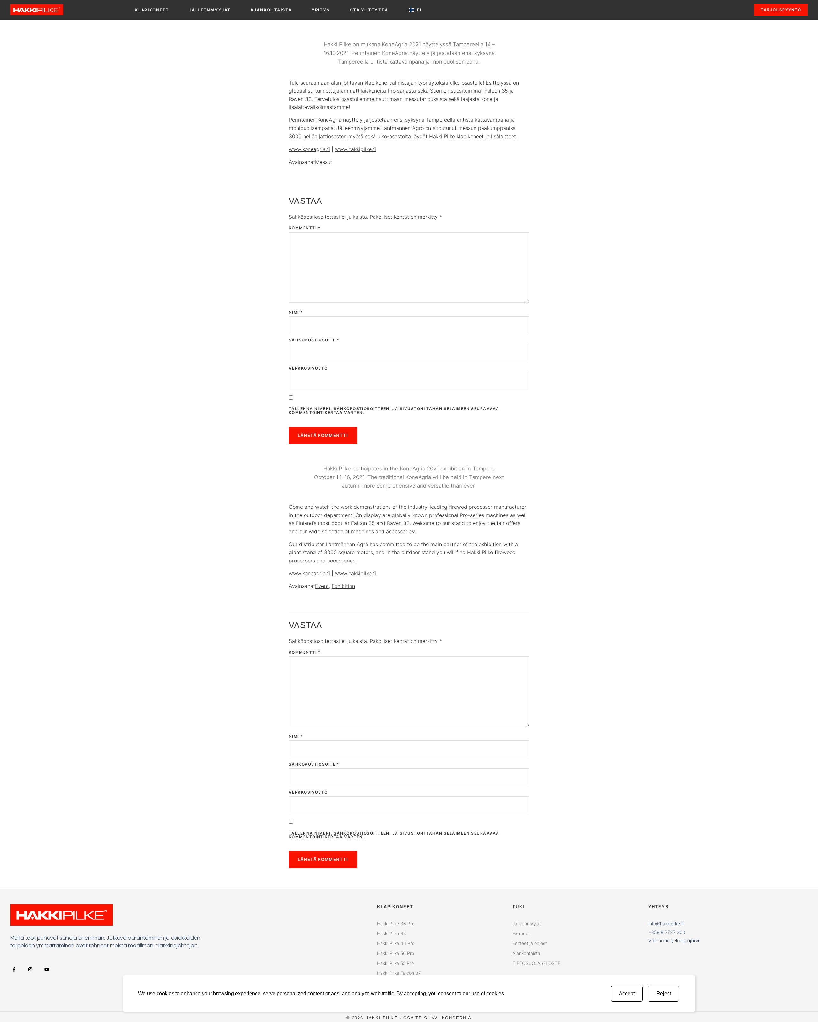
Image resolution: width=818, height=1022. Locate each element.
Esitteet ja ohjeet (530, 943)
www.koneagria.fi (309, 149)
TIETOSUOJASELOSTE (536, 963)
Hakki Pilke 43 (391, 933)
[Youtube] (46, 969)
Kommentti (305, 228)
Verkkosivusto (308, 368)
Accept (627, 993)
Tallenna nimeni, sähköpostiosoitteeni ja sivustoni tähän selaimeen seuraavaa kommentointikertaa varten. (394, 411)
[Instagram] (30, 969)
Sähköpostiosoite (314, 340)
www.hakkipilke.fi (355, 149)
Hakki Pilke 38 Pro (395, 923)
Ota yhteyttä (369, 9)
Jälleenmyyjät (210, 9)
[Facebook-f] (14, 969)
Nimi (296, 312)
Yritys (320, 9)
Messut (323, 162)
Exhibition (343, 586)
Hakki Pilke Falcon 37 (399, 973)
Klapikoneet (152, 9)
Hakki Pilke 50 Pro (395, 953)
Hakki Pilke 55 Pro (395, 963)
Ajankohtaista (271, 9)
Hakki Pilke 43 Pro (395, 943)
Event (322, 586)
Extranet (521, 933)
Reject (663, 993)
